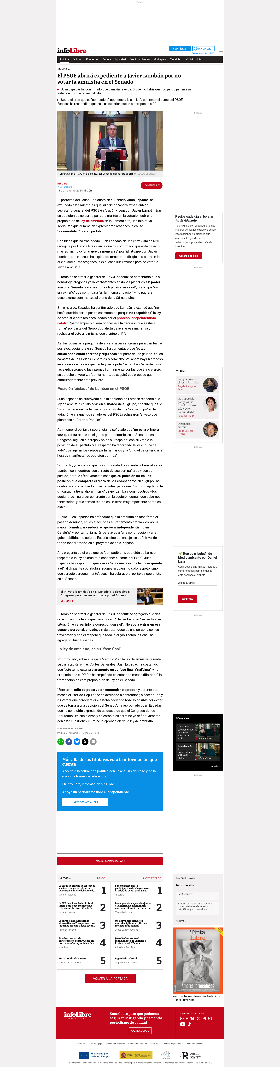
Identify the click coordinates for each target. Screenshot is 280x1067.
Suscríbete (179, 49)
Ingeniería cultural (126, 958)
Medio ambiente (140, 59)
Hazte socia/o (140, 1030)
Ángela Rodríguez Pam (187, 388)
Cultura (106, 59)
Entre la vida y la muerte (72, 958)
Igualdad (120, 59)
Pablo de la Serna (67, 929)
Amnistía (73, 733)
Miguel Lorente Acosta (126, 962)
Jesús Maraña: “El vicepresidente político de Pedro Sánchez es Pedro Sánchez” (185, 752)
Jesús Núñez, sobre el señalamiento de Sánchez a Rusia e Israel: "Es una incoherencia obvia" (130, 942)
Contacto (81, 1044)
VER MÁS (214, 767)
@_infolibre (66, 187)
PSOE (96, 733)
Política (64, 59)
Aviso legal (155, 1044)
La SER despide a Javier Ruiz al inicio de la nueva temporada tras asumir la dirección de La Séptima (76, 907)
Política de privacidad (173, 1044)
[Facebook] (187, 1019)
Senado (86, 733)
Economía (92, 59)
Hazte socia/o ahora (85, 802)
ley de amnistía (92, 221)
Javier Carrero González (71, 962)
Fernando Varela (67, 912)
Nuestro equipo (95, 1044)
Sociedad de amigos (137, 1044)
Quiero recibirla (188, 255)
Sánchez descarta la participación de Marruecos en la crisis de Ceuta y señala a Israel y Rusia (77, 942)
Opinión (77, 59)
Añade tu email (187, 582)
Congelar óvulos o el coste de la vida (188, 381)
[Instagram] (210, 1019)
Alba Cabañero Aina (125, 947)
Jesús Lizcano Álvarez (126, 929)
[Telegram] (204, 1019)
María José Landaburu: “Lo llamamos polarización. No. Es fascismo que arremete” (185, 732)
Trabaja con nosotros (115, 1044)
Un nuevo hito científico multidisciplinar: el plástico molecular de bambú (131, 923)
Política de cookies (194, 1044)
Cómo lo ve (182, 718)
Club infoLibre (194, 59)
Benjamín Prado (186, 416)
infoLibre (62, 183)
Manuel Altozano (67, 894)
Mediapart (160, 59)
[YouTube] (182, 1024)
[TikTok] (189, 1024)
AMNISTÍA (63, 69)
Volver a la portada (110, 979)
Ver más (180, 921)
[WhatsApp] (182, 1019)
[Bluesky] (192, 1019)
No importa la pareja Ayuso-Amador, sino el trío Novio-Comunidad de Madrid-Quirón (187, 405)
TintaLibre (176, 59)
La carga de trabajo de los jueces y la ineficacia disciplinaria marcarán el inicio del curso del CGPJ (77, 889)
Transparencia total (202, 53)
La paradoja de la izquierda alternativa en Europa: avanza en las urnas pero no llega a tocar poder (77, 924)
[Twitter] (198, 1019)
